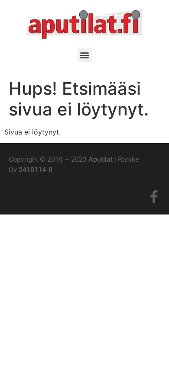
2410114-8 (35, 170)
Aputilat (100, 159)
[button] (85, 55)
